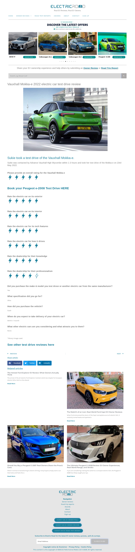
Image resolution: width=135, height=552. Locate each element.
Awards (57, 16)
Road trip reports (43, 16)
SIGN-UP (86, 16)
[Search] (124, 75)
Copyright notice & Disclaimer (55, 547)
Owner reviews (23, 16)
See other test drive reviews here (30, 344)
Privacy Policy (74, 547)
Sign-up (67, 514)
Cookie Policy (86, 547)
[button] (10, 46)
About (66, 16)
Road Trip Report (109, 68)
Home (10, 16)
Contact (75, 16)
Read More (11, 383)
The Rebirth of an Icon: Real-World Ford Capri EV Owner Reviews (94, 412)
